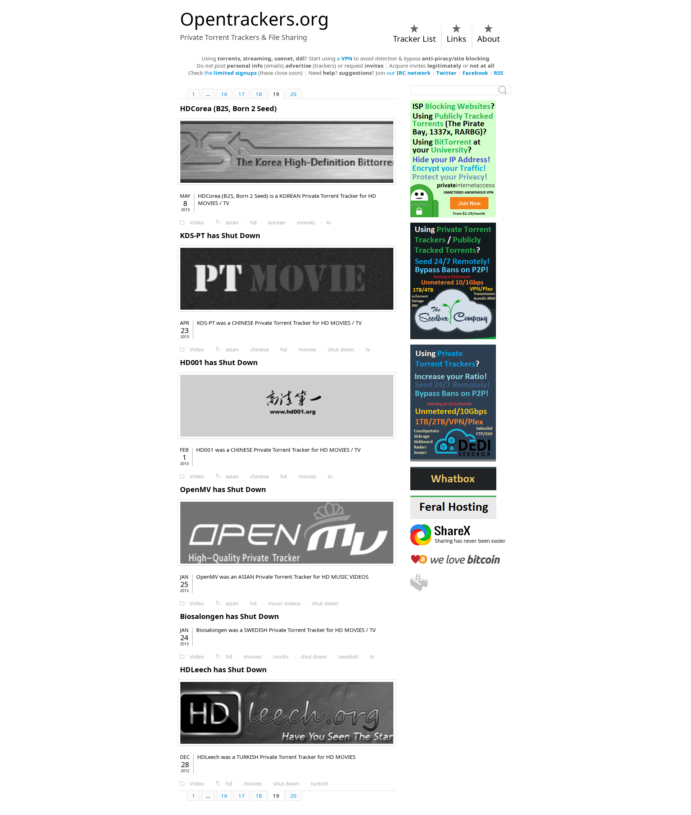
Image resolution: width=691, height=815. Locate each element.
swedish (348, 656)
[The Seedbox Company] (460, 281)
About (488, 38)
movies (306, 222)
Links (456, 38)
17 (241, 93)
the (230, 72)
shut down (341, 349)
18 (259, 93)
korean (276, 222)
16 (224, 93)
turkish (319, 783)
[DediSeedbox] (460, 403)
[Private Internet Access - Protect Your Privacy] (460, 158)
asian (232, 222)
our (408, 72)
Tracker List (414, 38)
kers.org (254, 18)
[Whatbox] (460, 478)
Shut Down (220, 235)
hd (253, 222)
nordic (281, 656)
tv (328, 222)
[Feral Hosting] (460, 507)
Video (197, 222)
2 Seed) (228, 108)
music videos (284, 603)
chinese (259, 349)
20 (293, 93)
